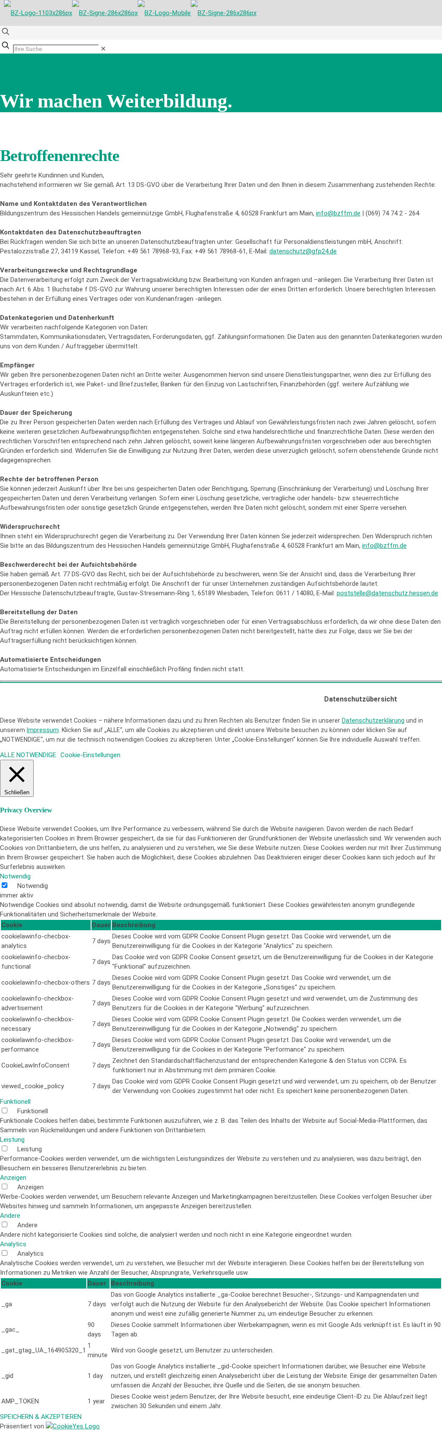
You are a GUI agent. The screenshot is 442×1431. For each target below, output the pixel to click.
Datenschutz (246, 694)
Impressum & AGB (196, 694)
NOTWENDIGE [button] (36, 755)
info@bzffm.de (338, 213)
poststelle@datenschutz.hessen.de (387, 593)
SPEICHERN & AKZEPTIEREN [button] (41, 1417)
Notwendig (32, 886)
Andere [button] (10, 1215)
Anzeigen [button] (13, 1177)
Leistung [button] (12, 1140)
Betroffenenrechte (297, 694)
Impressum (43, 730)
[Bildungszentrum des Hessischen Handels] (130, 13)
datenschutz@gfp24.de (303, 251)
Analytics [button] (13, 1244)
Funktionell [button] (15, 1102)
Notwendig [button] (15, 876)
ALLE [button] (7, 755)
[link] (103, 49)
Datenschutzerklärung (373, 720)
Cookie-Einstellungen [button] (90, 755)
